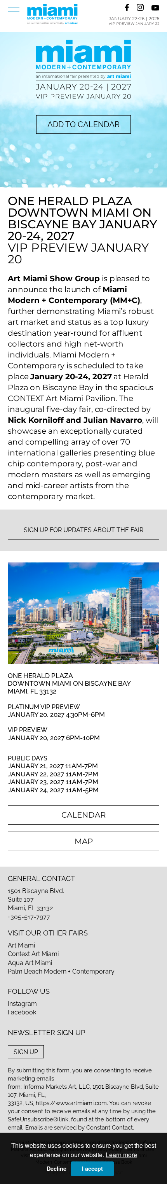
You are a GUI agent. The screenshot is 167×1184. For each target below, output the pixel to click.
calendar (83, 815)
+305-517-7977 (29, 917)
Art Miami (21, 945)
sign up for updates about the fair (83, 530)
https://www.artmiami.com (71, 1103)
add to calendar (83, 124)
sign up (26, 1051)
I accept (92, 1168)
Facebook (22, 1012)
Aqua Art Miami (30, 963)
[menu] (13, 11)
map (84, 841)
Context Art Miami (33, 954)
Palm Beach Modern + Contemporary (61, 971)
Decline (56, 1168)
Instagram (22, 1003)
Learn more (121, 1154)
